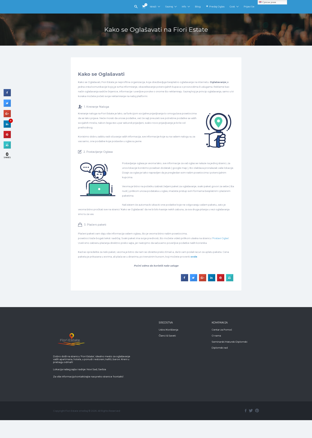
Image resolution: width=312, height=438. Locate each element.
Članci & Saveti (167, 335)
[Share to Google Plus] (202, 280)
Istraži (153, 6)
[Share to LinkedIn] (211, 280)
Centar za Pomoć (222, 329)
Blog (198, 6)
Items (143, 6)
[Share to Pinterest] (220, 280)
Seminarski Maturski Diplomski (229, 341)
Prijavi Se (249, 6)
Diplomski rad (220, 347)
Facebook (245, 410)
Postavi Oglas (220, 238)
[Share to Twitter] (193, 280)
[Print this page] (229, 280)
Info (184, 6)
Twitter (251, 410)
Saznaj (169, 6)
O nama (216, 335)
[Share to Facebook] (184, 280)
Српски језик (269, 2)
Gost (232, 6)
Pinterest (257, 410)
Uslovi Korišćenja (168, 329)
